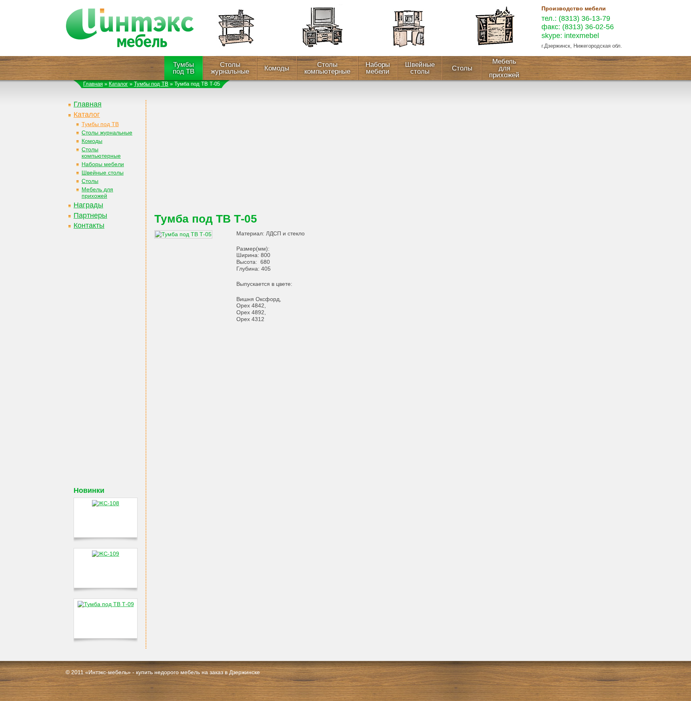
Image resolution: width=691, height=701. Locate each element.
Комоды (276, 68)
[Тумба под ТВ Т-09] (106, 604)
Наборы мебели (377, 68)
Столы (462, 68)
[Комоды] (494, 54)
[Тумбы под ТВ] (322, 54)
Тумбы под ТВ (183, 68)
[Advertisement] (106, 366)
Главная (93, 84)
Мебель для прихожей (504, 68)
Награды (88, 205)
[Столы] (237, 54)
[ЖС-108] (105, 503)
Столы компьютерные (327, 68)
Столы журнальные (230, 68)
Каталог (118, 84)
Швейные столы (420, 68)
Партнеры (90, 215)
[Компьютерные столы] (408, 54)
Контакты (89, 225)
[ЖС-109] (105, 553)
